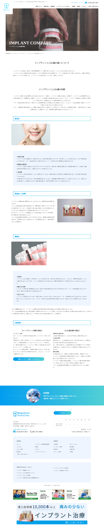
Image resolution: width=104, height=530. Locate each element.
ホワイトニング (73, 444)
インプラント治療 (57, 446)
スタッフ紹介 (20, 449)
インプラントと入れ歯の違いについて (26, 472)
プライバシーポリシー (40, 451)
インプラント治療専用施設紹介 (42, 444)
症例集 (73, 6)
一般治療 (55, 444)
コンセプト (19, 446)
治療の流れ (46, 6)
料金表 (78, 6)
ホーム (18, 444)
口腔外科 (55, 449)
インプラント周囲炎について (23, 470)
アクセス (84, 6)
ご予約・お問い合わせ (93, 6)
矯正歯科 (72, 446)
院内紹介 (19, 451)
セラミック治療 (57, 451)
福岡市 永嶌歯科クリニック (49, 485)
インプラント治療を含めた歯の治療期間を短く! (28, 477)
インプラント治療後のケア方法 (60, 470)
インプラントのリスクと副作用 (60, 468)
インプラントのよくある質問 (23, 475)
